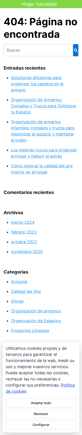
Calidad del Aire (26, 291)
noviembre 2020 (27, 251)
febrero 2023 (23, 232)
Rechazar (41, 414)
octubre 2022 (24, 241)
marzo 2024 (23, 222)
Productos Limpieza (30, 330)
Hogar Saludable (39, 4)
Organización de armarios (36, 311)
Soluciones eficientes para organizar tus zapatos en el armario (37, 83)
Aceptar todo (41, 403)
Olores (17, 301)
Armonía (19, 281)
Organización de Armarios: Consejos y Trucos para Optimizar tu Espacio (43, 105)
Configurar (41, 425)
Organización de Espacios (36, 320)
